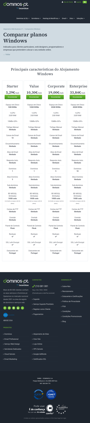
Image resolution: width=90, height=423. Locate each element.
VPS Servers (38, 349)
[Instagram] (9, 308)
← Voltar (6, 54)
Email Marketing (10, 359)
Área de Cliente (68, 2)
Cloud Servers (9, 354)
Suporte (78, 2)
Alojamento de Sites (41, 334)
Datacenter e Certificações (72, 296)
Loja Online (37, 344)
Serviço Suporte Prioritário (43, 304)
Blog (64, 321)
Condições (66, 311)
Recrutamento (67, 291)
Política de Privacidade (71, 301)
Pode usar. (36, 409)
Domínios (8, 334)
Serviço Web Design (12, 344)
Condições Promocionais (72, 316)
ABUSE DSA (8, 320)
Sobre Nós (66, 286)
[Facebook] (4, 308)
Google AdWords (39, 354)
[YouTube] (13, 308)
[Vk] (22, 308)
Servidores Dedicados (12, 349)
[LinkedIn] (18, 308)
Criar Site (36, 339)
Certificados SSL (39, 359)
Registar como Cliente (41, 309)
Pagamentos (38, 314)
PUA (64, 306)
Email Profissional (11, 339)
